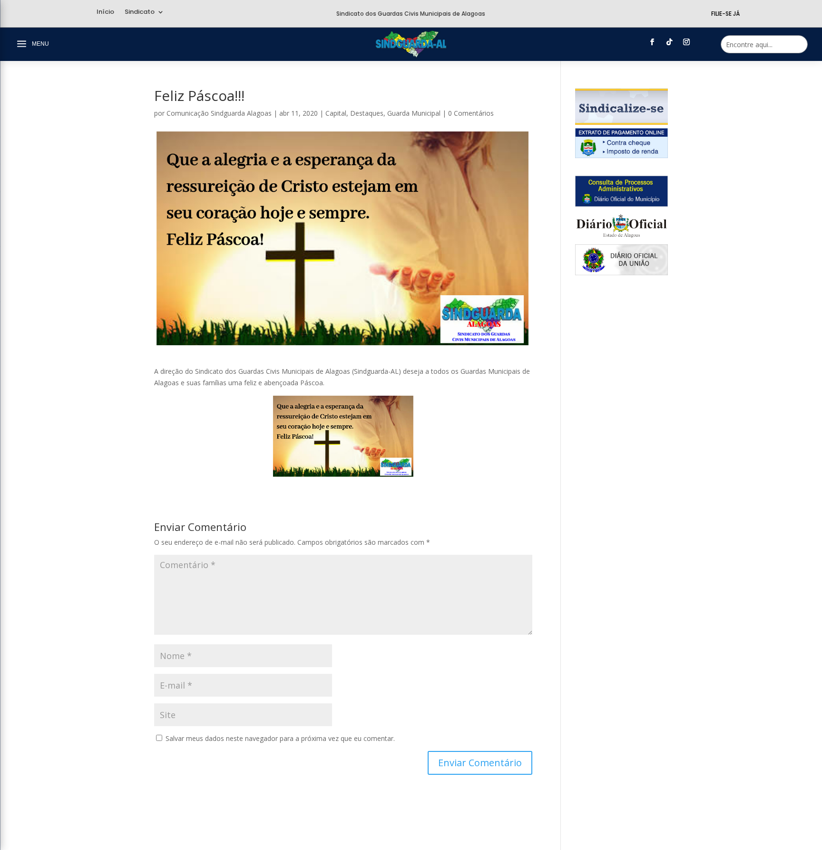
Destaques (366, 113)
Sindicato (140, 12)
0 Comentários (471, 113)
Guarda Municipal (413, 113)
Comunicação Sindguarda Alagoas (219, 113)
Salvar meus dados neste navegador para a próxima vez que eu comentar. (280, 738)
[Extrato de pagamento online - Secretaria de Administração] (621, 155)
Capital (335, 113)
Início (105, 12)
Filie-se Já (725, 14)
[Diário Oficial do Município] (621, 204)
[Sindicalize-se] (621, 122)
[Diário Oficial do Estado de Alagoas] (621, 238)
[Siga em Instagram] (686, 42)
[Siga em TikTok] (669, 42)
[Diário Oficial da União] (621, 272)
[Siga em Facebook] (652, 42)
